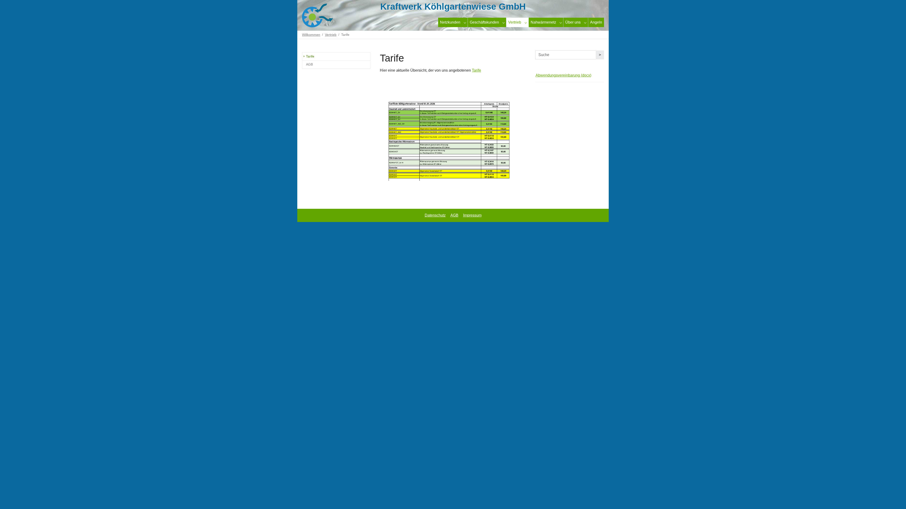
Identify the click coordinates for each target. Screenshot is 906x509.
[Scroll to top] (895, 498)
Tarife (476, 70)
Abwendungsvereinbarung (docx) (563, 75)
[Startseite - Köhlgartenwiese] (321, 15)
